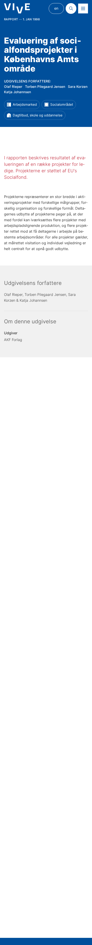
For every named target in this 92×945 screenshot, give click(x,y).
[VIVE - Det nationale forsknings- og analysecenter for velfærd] (17, 8)
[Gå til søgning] (71, 8)
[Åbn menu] (83, 8)
